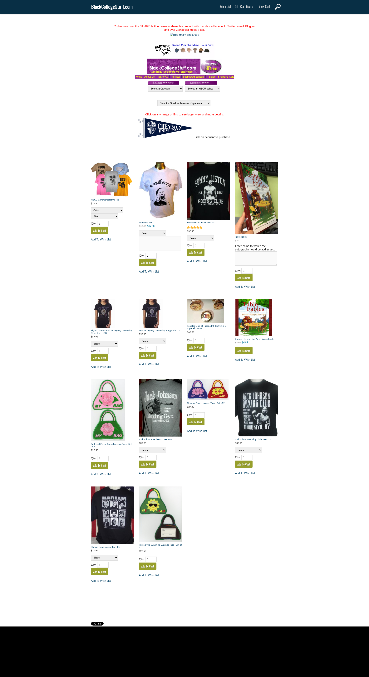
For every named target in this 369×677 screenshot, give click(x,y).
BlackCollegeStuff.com (112, 6)
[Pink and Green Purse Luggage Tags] (112, 410)
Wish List (225, 6)
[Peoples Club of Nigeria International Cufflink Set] (208, 311)
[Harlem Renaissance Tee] (112, 515)
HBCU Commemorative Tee (105, 200)
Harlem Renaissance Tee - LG (105, 547)
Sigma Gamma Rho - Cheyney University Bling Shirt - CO (111, 332)
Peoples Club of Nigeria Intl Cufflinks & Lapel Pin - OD (206, 327)
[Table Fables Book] (256, 198)
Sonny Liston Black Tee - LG (201, 223)
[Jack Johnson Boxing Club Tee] (160, 408)
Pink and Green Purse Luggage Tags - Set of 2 (111, 445)
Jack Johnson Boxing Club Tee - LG (253, 439)
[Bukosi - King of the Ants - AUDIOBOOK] (256, 318)
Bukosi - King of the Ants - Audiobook (254, 339)
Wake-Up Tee (145, 223)
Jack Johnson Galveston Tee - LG (155, 439)
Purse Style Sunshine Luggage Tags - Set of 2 (160, 546)
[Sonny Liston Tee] (208, 191)
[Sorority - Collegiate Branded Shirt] (112, 314)
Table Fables (241, 237)
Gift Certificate (244, 6)
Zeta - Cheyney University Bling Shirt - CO (160, 331)
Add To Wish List (101, 239)
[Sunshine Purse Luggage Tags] (160, 514)
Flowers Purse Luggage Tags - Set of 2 (206, 403)
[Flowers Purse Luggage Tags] (208, 390)
